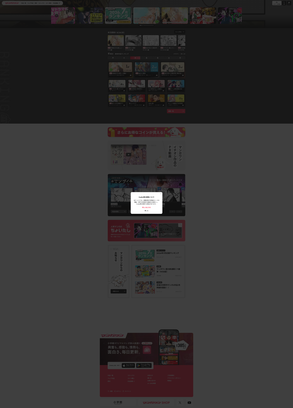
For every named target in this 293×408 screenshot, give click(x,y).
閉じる (146, 211)
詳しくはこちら (146, 207)
